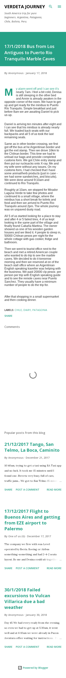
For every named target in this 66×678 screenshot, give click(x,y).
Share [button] (8, 315)
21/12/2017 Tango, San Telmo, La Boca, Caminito (32, 447)
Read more (54, 489)
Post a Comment (27, 489)
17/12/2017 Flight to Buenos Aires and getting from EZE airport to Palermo (32, 520)
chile (18, 310)
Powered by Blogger (35, 667)
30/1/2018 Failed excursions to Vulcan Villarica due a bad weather (27, 598)
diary (27, 310)
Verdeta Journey (24, 6)
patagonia (39, 310)
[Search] (50, 6)
